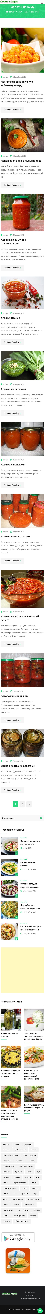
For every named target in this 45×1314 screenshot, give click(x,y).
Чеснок (5, 1205)
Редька (5, 1194)
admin (5, 77)
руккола (33, 1216)
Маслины (6, 1177)
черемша (6, 1221)
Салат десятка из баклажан (18, 765)
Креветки (6, 1172)
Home (11, 11)
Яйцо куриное (29, 1205)
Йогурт (33, 1150)
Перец (24, 1188)
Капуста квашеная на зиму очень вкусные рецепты (34, 1108)
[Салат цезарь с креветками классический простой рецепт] (34, 1057)
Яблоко (16, 1205)
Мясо (38, 1177)
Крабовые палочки (26, 1166)
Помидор (35, 1188)
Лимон (29, 1172)
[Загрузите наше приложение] (18, 1253)
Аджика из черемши (13, 389)
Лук (38, 1172)
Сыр (34, 1194)
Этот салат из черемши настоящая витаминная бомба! (33, 1036)
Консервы (31, 1161)
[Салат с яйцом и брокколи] (9, 867)
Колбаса (19, 1161)
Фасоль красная (33, 1199)
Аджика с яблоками (13, 464)
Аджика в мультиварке (15, 536)
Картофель (7, 1161)
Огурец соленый (20, 1183)
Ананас (17, 1144)
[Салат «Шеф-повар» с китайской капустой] (9, 931)
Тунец (5, 1199)
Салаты (19, 11)
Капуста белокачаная (10, 1155)
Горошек (6, 1150)
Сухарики (24, 1194)
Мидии (17, 1177)
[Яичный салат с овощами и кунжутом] (9, 910)
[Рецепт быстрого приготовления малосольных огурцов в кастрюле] (11, 1097)
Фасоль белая (18, 1199)
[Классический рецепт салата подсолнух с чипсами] (11, 1057)
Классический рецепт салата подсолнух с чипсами (11, 1073)
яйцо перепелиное (22, 1221)
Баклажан (28, 1144)
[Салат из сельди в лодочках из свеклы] (9, 889)
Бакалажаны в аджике (15, 696)
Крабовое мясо (8, 1166)
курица (5, 1216)
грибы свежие (8, 1210)
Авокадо (6, 1144)
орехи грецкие (19, 1216)
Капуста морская (30, 1155)
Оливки (33, 1183)
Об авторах (30, 1292)
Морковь (28, 1177)
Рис (15, 1194)
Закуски (23, 859)
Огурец (5, 1183)
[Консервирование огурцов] (11, 1020)
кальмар (37, 1210)
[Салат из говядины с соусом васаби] (9, 846)
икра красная (23, 1210)
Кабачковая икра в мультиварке (21, 160)
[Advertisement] (22, 970)
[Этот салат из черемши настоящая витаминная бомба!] (34, 1020)
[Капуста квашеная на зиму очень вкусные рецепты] (34, 1094)
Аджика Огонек (10, 317)
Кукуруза (18, 1172)
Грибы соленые (20, 1150)
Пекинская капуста (10, 1188)
